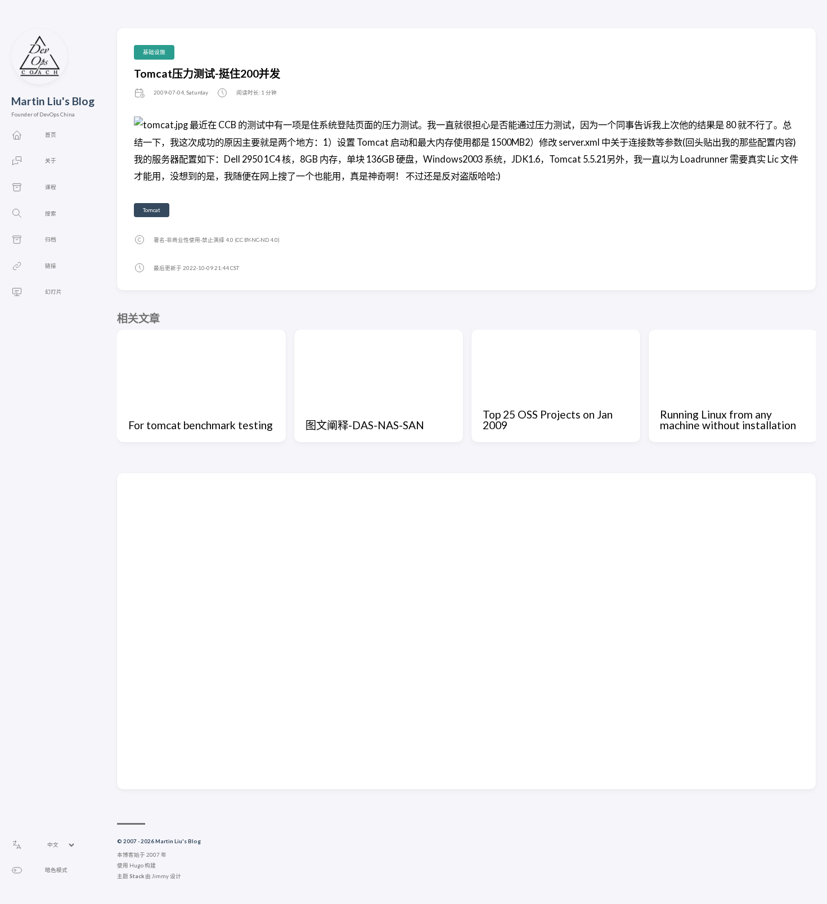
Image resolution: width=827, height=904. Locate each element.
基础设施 (154, 52)
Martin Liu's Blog (53, 101)
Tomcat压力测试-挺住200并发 (207, 73)
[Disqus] (466, 630)
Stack (136, 876)
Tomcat (151, 210)
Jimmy (160, 876)
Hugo (136, 865)
